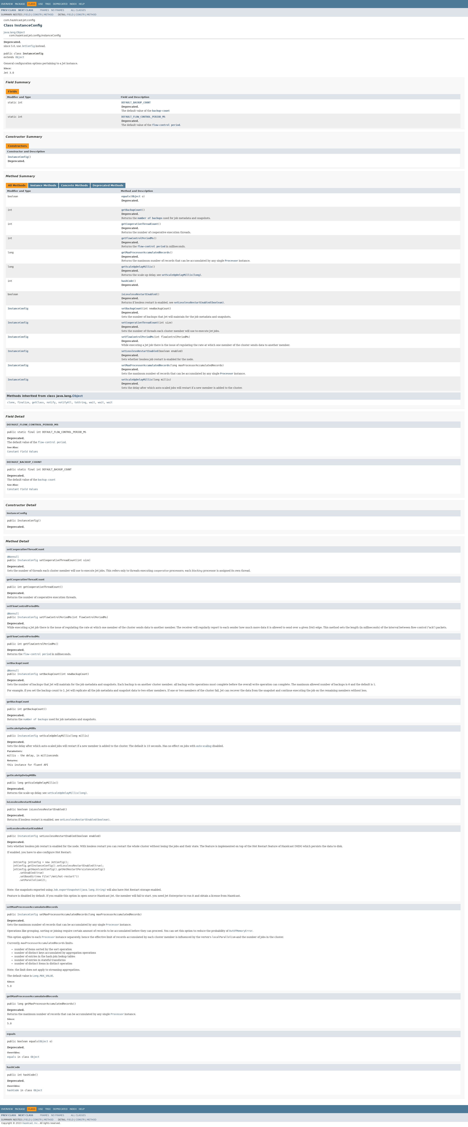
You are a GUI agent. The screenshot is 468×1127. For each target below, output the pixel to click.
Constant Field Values (22, 451)
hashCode (127, 280)
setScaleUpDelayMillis (136, 379)
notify (51, 402)
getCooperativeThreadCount (139, 223)
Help (81, 4)
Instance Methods (43, 185)
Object (19, 57)
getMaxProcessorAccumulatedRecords (145, 252)
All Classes (78, 10)
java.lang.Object (14, 32)
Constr (37, 14)
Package (20, 4)
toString (80, 402)
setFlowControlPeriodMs (137, 336)
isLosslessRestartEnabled (138, 294)
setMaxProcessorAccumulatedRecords (145, 365)
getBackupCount (131, 209)
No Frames (57, 10)
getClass (38, 402)
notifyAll (64, 402)
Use (40, 4)
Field (27, 14)
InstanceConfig (18, 156)
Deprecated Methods (108, 185)
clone (10, 402)
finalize (23, 402)
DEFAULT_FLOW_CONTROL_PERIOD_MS (143, 116)
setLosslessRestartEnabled (139, 351)
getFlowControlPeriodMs (137, 238)
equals (125, 196)
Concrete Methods (74, 185)
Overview (7, 4)
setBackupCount (131, 308)
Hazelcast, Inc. (30, 1123)
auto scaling (204, 746)
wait (92, 402)
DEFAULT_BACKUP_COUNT (136, 102)
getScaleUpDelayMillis (136, 266)
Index (73, 4)
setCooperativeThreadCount (139, 322)
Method (48, 14)
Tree (48, 4)
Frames (44, 10)
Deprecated (60, 4)
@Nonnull (13, 556)
